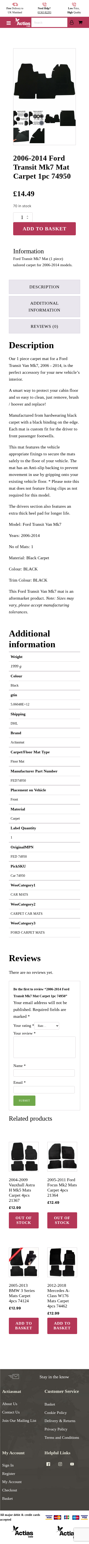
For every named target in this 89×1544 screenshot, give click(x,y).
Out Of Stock (24, 1220)
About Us (9, 1404)
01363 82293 (44, 12)
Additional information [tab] (44, 306)
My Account (12, 1482)
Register (8, 1473)
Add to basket (44, 228)
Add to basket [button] (23, 1325)
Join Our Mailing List (19, 1420)
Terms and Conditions (61, 1437)
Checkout (9, 1490)
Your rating (23, 1025)
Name (19, 1066)
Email (19, 1082)
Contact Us (11, 1412)
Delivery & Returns (59, 1421)
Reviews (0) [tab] (44, 326)
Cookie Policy (55, 1412)
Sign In (8, 1465)
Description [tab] (44, 286)
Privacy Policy (55, 1429)
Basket (49, 1404)
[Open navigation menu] (9, 23)
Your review (24, 1033)
